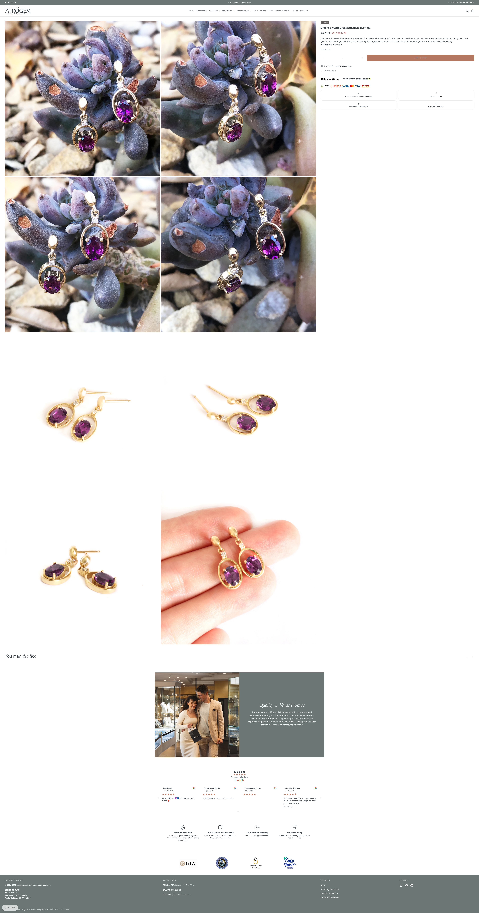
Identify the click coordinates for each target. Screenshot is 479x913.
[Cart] (472, 11)
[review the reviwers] (194, 788)
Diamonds (213, 11)
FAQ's (323, 885)
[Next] (472, 657)
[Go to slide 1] (237, 811)
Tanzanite (200, 11)
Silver (263, 11)
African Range (243, 11)
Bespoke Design (283, 11)
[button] (10, 2)
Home (191, 11)
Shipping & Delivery (330, 889)
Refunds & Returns (329, 893)
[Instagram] (401, 885)
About (295, 11)
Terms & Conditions (330, 897)
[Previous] (467, 657)
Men (272, 11)
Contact (304, 11)
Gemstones (227, 11)
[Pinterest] (411, 885)
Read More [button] (288, 806)
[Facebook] (406, 885)
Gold (256, 11)
